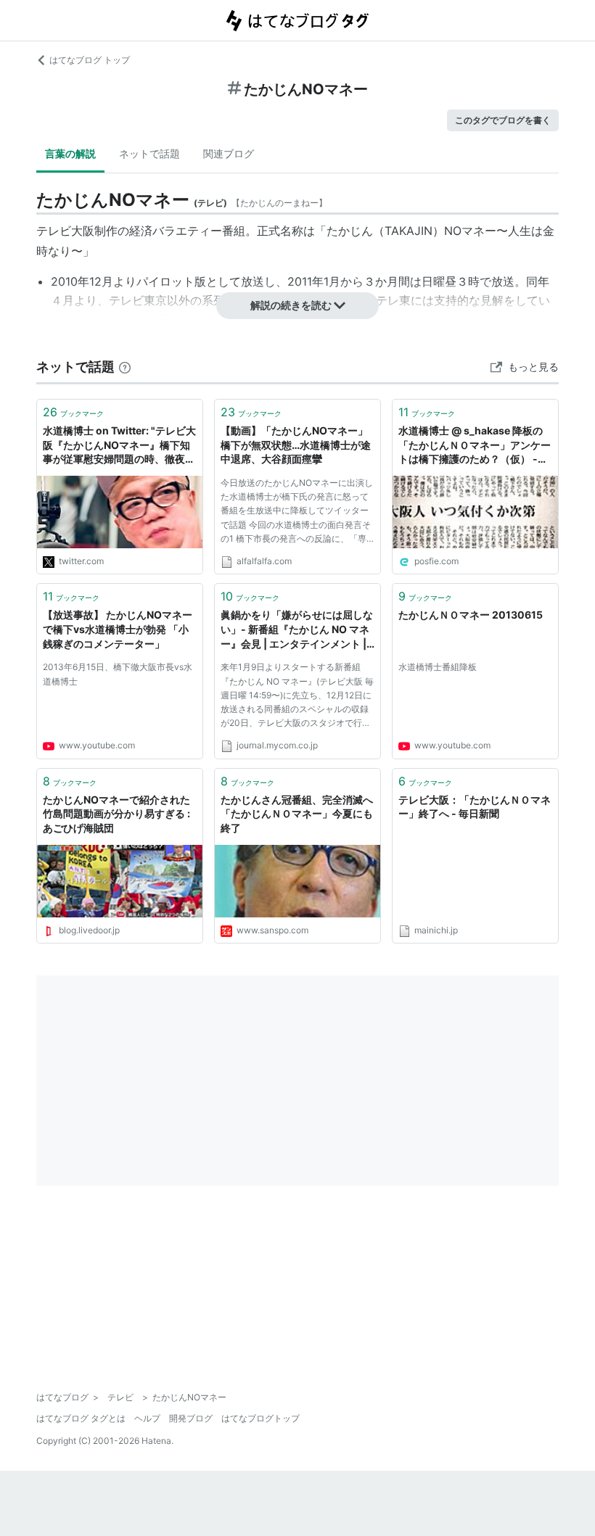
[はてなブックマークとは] (125, 366)
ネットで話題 (149, 153)
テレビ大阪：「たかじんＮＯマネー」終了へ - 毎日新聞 (474, 806)
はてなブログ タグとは (81, 1418)
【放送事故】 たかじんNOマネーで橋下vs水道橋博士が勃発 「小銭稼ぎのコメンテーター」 (117, 628)
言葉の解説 (70, 153)
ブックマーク (73, 412)
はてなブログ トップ (89, 59)
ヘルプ (147, 1418)
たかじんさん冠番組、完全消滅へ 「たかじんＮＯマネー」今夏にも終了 (297, 813)
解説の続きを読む (291, 305)
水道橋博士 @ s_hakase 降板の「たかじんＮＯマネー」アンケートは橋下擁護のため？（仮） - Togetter (474, 445)
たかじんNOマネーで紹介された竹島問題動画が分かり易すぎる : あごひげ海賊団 (116, 813)
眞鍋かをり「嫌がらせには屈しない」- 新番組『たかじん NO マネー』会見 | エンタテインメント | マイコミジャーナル (297, 629)
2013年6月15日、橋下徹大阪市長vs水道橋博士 (117, 673)
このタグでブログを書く (503, 120)
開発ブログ (191, 1418)
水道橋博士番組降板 (437, 666)
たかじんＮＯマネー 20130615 (470, 614)
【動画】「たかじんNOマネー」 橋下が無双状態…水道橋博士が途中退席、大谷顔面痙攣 (296, 444)
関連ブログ (228, 153)
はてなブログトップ (260, 1418)
